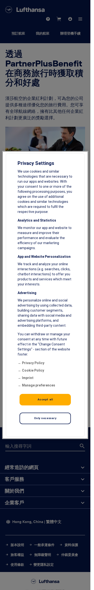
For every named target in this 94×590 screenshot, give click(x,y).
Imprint (28, 378)
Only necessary (45, 418)
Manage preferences (38, 385)
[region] (45, 295)
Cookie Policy (33, 370)
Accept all (45, 399)
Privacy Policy (33, 363)
